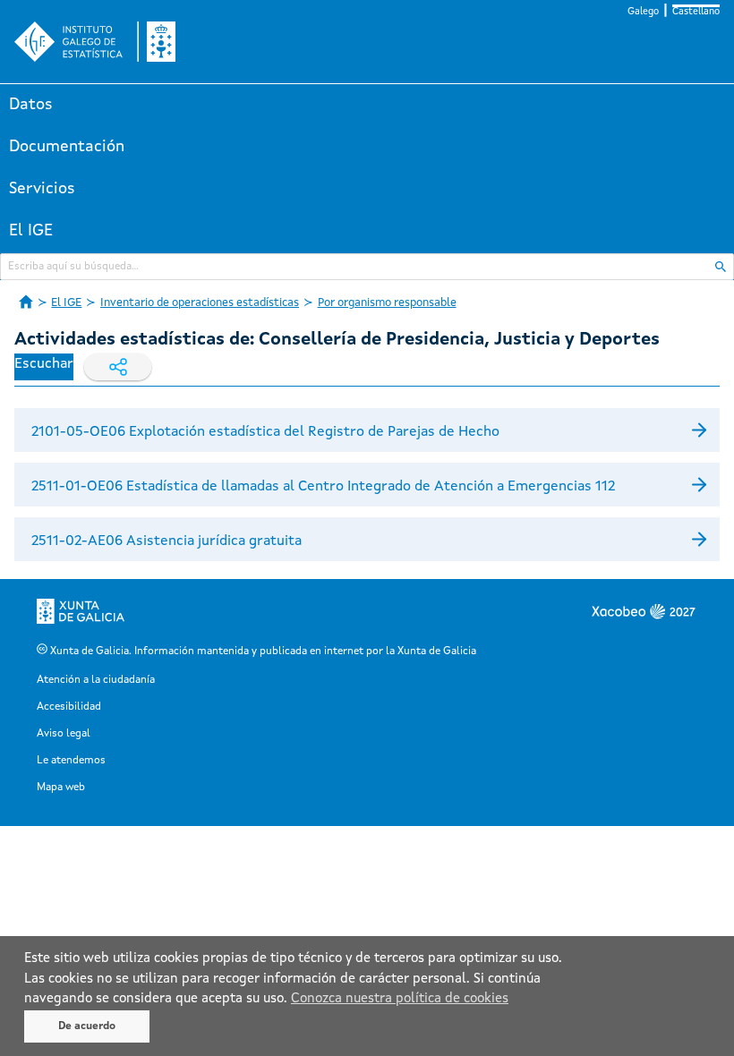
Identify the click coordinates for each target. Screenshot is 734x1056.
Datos (31, 105)
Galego (643, 12)
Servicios (42, 189)
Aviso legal (63, 733)
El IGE (31, 231)
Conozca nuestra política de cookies (399, 999)
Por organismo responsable (387, 303)
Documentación (66, 147)
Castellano (696, 12)
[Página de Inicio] (26, 301)
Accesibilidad (69, 707)
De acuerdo (86, 1026)
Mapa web (61, 787)
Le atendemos (71, 760)
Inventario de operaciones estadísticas (199, 303)
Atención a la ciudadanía (96, 680)
